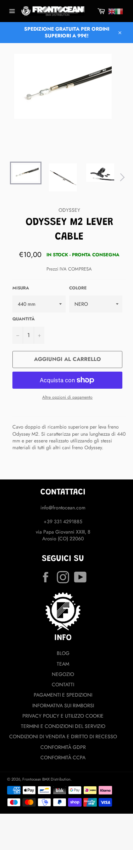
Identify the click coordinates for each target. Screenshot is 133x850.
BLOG (63, 653)
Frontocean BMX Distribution (46, 779)
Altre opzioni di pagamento (67, 397)
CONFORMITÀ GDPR (63, 747)
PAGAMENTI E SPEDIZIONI (63, 694)
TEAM (63, 663)
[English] (112, 11)
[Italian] (119, 11)
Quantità (23, 319)
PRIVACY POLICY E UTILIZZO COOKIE (63, 715)
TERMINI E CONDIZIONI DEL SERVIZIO (63, 726)
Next (120, 177)
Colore (78, 288)
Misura (20, 288)
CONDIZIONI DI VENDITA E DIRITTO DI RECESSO (63, 736)
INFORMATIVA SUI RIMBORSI (63, 705)
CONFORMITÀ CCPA (62, 757)
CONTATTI (63, 684)
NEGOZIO (63, 674)
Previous (5, 177)
